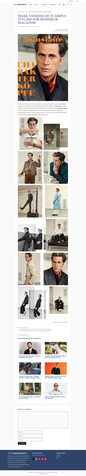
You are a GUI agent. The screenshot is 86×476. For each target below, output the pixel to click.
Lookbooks (53, 4)
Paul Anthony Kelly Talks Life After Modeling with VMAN (29, 356)
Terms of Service (43, 472)
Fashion (22, 11)
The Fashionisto (22, 26)
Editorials (25, 327)
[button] (67, 5)
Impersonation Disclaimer (52, 472)
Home (30, 4)
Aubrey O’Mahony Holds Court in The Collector (55, 397)
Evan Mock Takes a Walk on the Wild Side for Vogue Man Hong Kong (35, 330)
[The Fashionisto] (20, 5)
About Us (58, 456)
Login (77, 1)
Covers (26, 11)
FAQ (57, 458)
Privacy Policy (36, 472)
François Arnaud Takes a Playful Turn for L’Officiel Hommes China (29, 377)
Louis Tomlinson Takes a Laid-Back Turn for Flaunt (29, 397)
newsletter (41, 455)
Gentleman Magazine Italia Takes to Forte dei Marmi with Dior (55, 356)
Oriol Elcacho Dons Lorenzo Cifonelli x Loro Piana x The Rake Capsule (36, 329)
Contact (58, 455)
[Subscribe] (64, 5)
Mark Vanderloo (22, 104)
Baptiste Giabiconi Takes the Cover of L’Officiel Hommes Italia (55, 377)
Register (71, 1)
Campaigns (44, 4)
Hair (59, 4)
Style (36, 4)
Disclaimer (31, 472)
